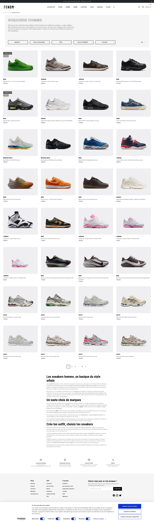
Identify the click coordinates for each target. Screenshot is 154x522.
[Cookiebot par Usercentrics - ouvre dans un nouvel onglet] (21, 519)
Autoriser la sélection (130, 511)
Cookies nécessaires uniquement (129, 516)
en (148, 4)
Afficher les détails (98, 519)
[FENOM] (8, 7)
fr (150, 4)
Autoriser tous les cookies (129, 506)
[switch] (58, 519)
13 (82, 366)
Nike (57, 410)
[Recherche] (114, 7)
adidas (81, 406)
